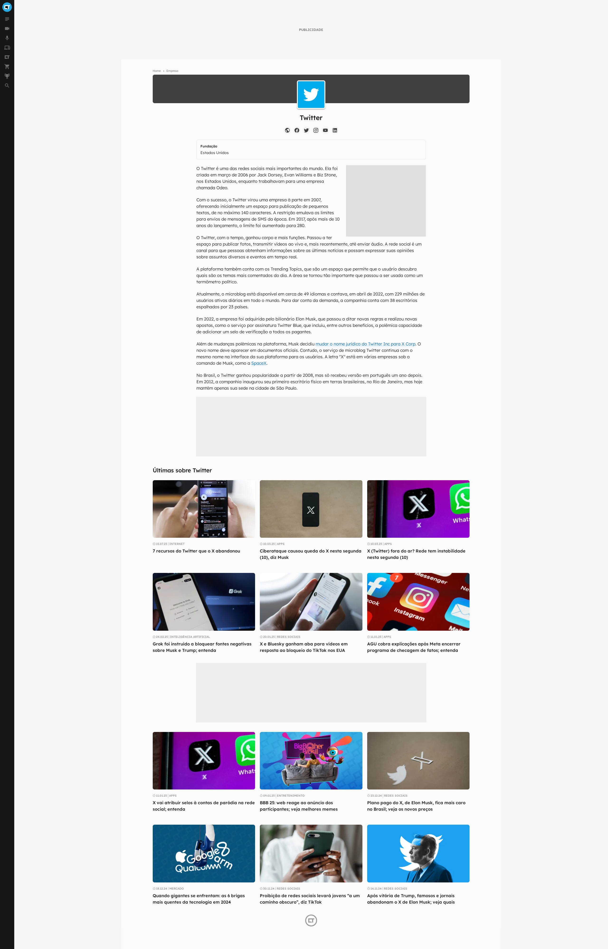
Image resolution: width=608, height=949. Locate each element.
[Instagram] (316, 130)
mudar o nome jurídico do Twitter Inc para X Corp (365, 344)
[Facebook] (297, 130)
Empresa (172, 71)
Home (157, 71)
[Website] (287, 130)
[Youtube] (325, 130)
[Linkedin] (335, 130)
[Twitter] (306, 130)
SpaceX (258, 363)
